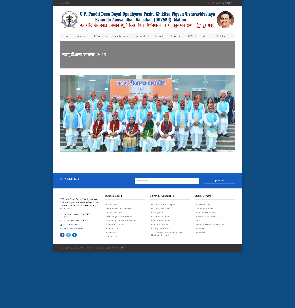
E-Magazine (157, 212)
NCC (198, 220)
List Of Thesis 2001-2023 (208, 216)
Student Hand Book (160, 220)
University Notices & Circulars (121, 220)
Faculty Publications (161, 228)
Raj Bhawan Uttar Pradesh (119, 208)
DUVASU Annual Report (163, 204)
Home (67, 36)
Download (201, 232)
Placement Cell (203, 204)
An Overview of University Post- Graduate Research (167, 233)
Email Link (111, 236)
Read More (65, 208)
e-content (200, 228)
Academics (141, 36)
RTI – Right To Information (119, 216)
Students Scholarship (206, 212)
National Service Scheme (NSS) (211, 224)
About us (82, 36)
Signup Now (219, 181)
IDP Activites (100, 36)
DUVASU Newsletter (161, 208)
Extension (176, 36)
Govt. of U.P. (112, 228)
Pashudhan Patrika (160, 216)
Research (159, 36)
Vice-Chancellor (114, 212)
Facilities (220, 36)
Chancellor (111, 204)
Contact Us (111, 232)
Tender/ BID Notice (115, 224)
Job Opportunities (204, 208)
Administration (121, 36)
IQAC (191, 36)
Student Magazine (159, 224)
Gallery (205, 36)
